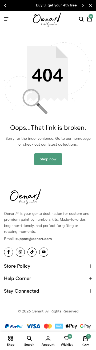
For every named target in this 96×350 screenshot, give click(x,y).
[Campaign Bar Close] (90, 5)
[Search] (81, 19)
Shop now (48, 159)
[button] (83, 5)
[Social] (8, 252)
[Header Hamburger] (7, 19)
